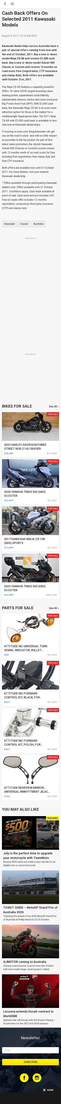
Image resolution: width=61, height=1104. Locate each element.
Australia (38, 223)
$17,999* (9, 547)
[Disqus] (30, 307)
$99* (6, 654)
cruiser (24, 223)
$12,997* (9, 500)
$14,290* (9, 594)
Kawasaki (9, 223)
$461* (7, 702)
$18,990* (9, 453)
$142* (7, 796)
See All (53, 406)
